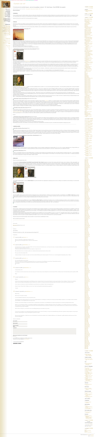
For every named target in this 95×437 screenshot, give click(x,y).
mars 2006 (87, 340)
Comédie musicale (88, 67)
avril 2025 (87, 171)
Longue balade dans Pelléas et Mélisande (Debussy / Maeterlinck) (89, 355)
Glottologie (87, 76)
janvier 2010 (87, 305)
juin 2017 (87, 238)
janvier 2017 (87, 242)
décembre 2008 (88, 315)
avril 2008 (87, 321)
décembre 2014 (88, 261)
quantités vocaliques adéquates (17, 111)
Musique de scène (88, 71)
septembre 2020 (88, 209)
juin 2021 (87, 202)
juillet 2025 (87, 169)
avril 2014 (87, 267)
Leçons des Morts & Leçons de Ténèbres (7, 28)
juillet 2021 (87, 201)
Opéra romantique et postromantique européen (89, 53)
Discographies (28, 8)
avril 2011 (87, 294)
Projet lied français (88, 33)
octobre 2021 (87, 199)
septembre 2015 (88, 254)
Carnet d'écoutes (88, 98)
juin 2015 (87, 256)
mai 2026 (87, 161)
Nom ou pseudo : (15, 320)
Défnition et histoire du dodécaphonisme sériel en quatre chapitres (89, 380)
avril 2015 (87, 258)
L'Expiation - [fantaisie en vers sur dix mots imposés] (89, 395)
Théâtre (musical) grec (89, 70)
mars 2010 (87, 304)
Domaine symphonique (89, 92)
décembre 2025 (88, 165)
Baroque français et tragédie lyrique (88, 40)
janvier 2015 (87, 260)
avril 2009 (87, 312)
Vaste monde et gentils (89, 111)
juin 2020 (87, 211)
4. (14, 267)
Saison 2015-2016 (88, 83)
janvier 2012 (87, 287)
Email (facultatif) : (15, 323)
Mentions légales (8, 45)
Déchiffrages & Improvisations (88, 22)
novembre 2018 (88, 225)
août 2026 (87, 159)
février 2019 (87, 223)
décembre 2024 (88, 174)
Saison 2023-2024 (88, 89)
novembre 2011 (88, 289)
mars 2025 (87, 172)
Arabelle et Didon (8, 29)
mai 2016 (87, 248)
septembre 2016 (88, 245)
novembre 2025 (88, 166)
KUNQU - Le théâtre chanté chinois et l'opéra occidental (89, 389)
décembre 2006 (88, 333)
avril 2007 (87, 330)
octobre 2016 (87, 244)
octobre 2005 (87, 344)
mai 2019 (87, 221)
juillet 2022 (87, 192)
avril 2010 (87, 303)
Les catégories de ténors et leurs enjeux (89, 372)
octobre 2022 (87, 190)
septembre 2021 (88, 200)
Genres (87, 73)
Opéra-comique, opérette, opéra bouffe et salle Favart (89, 374)
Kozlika (88, 434)
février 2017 (87, 241)
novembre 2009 (88, 307)
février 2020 (87, 214)
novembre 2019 (88, 216)
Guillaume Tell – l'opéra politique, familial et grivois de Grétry (89, 11)
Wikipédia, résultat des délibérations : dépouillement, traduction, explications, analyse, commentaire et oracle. (89, 417)
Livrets (86, 74)
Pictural (87, 104)
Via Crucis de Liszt (88, 36)
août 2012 (87, 282)
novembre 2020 (88, 207)
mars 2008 (87, 322)
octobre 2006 (87, 335)
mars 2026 (87, 163)
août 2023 (87, 182)
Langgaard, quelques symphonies (88, 402)
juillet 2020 (87, 210)
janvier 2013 (87, 278)
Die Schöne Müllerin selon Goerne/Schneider (89, 408)
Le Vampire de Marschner (89, 50)
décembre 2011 (88, 288)
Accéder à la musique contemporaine (88, 412)
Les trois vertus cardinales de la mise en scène (7, 34)
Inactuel (24, 237)
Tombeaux (87, 144)
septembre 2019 (88, 218)
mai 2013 (87, 275)
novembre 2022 (88, 189)
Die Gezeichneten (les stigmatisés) (89, 64)
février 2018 (87, 232)
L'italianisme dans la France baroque (7, 26)
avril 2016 (87, 249)
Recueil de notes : (8, 38)
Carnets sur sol (19, 3)
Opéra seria (87, 42)
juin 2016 (87, 247)
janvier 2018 (87, 233)
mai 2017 (87, 239)
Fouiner (86, 13)
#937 (40, 8)
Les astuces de (7, 41)
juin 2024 (87, 176)
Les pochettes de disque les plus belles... (89, 132)
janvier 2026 (87, 164)
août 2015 (87, 255)
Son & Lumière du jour (88, 100)
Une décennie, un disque (89, 19)
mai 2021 (87, 203)
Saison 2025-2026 (88, 23)
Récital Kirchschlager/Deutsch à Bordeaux (89, 407)
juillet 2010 (87, 301)
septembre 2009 (88, 308)
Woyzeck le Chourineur (7, 30)
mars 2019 (87, 222)
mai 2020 (87, 212)
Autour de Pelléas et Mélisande (88, 61)
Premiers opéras (88, 39)
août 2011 (87, 291)
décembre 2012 (88, 279)
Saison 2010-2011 (88, 79)
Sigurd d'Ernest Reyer (88, 57)
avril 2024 (87, 177)
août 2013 (87, 273)
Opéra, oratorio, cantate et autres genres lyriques (89, 369)
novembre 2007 (88, 325)
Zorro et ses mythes (88, 29)
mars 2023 (87, 186)
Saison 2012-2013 (88, 81)
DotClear (92, 434)
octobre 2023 (87, 181)
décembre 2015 (88, 252)
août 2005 (87, 345)
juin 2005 (87, 347)
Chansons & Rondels (88, 68)
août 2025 (87, 168)
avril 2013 (87, 276)
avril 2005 (87, 348)
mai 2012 (87, 284)
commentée (46, 100)
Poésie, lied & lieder (88, 30)
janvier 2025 (87, 173)
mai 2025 (87, 170)
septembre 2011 (88, 290)
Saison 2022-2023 (88, 88)
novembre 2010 (88, 298)
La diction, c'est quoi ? (88, 381)
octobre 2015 (87, 253)
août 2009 (87, 309)
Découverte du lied (88, 31)
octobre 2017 (87, 235)
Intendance (87, 24)
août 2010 (87, 300)
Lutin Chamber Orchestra (89, 101)
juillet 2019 (87, 219)
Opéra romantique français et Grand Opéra (89, 55)
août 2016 (87, 246)
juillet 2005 (87, 346)
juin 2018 (87, 229)
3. (14, 258)
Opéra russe (87, 65)
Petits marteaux (88, 90)
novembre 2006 (88, 334)
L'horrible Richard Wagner (89, 51)
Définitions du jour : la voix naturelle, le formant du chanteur (89, 376)
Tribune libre (87, 107)
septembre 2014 (88, 263)
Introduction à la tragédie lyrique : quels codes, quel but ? (89, 359)
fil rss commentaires (88, 430)
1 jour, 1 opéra (87, 20)
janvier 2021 (87, 206)
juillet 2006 (87, 337)
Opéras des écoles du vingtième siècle (89, 66)
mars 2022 (87, 195)
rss (41, 8)
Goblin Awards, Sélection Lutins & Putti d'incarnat (89, 37)
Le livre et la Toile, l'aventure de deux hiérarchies (6, 27)
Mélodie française (88, 34)
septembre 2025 (88, 167)
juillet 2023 (87, 183)
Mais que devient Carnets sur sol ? (89, 120)
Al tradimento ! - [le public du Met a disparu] (89, 396)
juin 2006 (87, 338)
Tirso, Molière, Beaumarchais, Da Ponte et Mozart (89, 46)
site (27, 237)
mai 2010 (87, 302)
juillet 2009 (87, 310)
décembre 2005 (88, 342)
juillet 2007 (87, 328)
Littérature (87, 26)
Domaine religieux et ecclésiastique (88, 95)
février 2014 (87, 268)
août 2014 (87, 264)
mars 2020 (87, 213)
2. (14, 244)
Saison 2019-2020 (88, 86)
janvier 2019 (87, 224)
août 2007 (87, 327)
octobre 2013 (87, 271)
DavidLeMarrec (25, 244)
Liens (9, 49)
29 (88, 426)
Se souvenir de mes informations (19, 341)
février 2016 (87, 250)
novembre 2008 (88, 316)
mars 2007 (87, 331)
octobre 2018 (87, 226)
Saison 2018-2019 (88, 85)
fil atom (86, 431)
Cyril (25, 276)
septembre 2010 (88, 299)
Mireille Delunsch (27, 61)
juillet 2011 (87, 292)
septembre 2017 (88, 236)
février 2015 (87, 259)
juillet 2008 (87, 319)
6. (14, 291)
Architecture (87, 103)
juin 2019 (87, 220)
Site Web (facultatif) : (16, 325)
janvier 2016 (87, 251)
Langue (87, 25)
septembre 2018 (88, 227)
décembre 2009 (88, 306)
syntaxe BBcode (26, 339)
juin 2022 (87, 193)
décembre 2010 (88, 297)
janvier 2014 (87, 269)
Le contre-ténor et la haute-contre (88, 368)
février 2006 (87, 341)
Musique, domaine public (7, 40)
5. (14, 277)
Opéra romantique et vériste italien (88, 52)
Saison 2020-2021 (88, 87)
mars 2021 (87, 204)
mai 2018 (87, 230)
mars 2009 (87, 313)
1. (14, 237)
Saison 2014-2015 (88, 82)
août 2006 (87, 336)
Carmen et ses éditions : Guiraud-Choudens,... (89, 136)
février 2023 (87, 187)
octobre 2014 (87, 262)
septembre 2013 (88, 272)
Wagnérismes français (89, 59)
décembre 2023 (88, 179)
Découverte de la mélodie (34, 8)
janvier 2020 (87, 215)
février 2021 (87, 205)
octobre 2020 (87, 208)
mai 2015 (87, 257)
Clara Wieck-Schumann (89, 32)
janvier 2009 (87, 314)
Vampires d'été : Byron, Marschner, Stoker (89, 28)
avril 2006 (87, 339)
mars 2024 (87, 178)
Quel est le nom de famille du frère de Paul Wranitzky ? (20, 335)
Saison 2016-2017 (88, 84)
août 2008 (87, 318)
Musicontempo (88, 97)
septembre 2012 (88, 281)
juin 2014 (87, 265)
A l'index (87, 112)
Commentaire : (15, 327)
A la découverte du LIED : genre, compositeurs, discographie (89, 364)
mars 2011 (87, 295)
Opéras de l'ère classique (89, 43)
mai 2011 (87, 293)
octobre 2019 (87, 217)
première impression (23, 86)
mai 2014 (87, 266)
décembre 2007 (88, 324)
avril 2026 (87, 162)
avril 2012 (87, 285)
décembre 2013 (88, 270)
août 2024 (87, 175)
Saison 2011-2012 (88, 80)
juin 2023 (87, 184)
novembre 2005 (88, 343)
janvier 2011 (87, 296)
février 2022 (87, 196)
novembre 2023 (88, 180)
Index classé (15, 225)
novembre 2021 (88, 198)
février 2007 (87, 332)
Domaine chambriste (88, 91)
